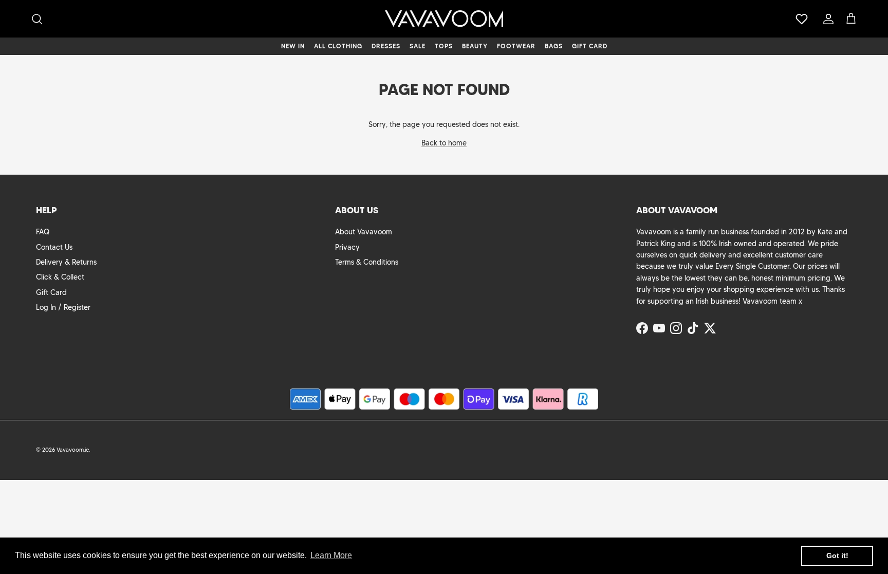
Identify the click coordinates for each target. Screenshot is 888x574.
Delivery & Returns (66, 262)
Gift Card (51, 292)
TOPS (444, 46)
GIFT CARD (589, 46)
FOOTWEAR (516, 46)
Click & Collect (60, 277)
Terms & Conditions (366, 262)
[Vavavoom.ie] (444, 18)
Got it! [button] (837, 555)
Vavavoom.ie (73, 449)
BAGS (554, 46)
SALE (417, 46)
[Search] (37, 19)
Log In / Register (63, 307)
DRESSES (386, 46)
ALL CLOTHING (338, 46)
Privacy (347, 247)
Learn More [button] (331, 555)
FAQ (42, 231)
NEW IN (293, 46)
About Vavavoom (363, 231)
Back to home (444, 142)
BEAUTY (475, 46)
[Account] (826, 19)
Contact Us (54, 247)
